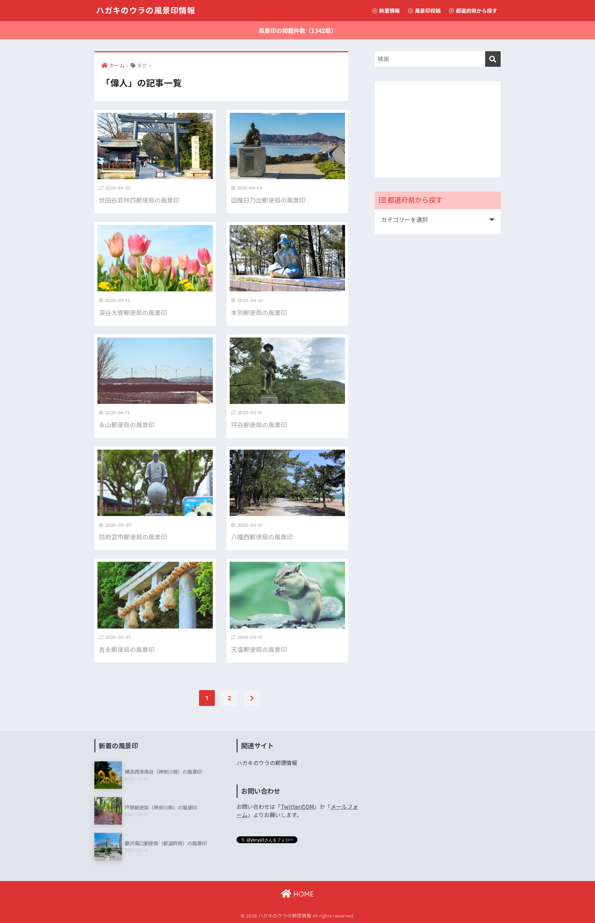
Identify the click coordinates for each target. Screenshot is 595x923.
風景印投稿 (427, 10)
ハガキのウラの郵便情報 (267, 763)
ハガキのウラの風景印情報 (145, 10)
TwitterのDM (297, 807)
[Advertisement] (438, 129)
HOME (302, 894)
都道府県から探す (476, 10)
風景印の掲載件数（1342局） (298, 30)
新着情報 (389, 10)
